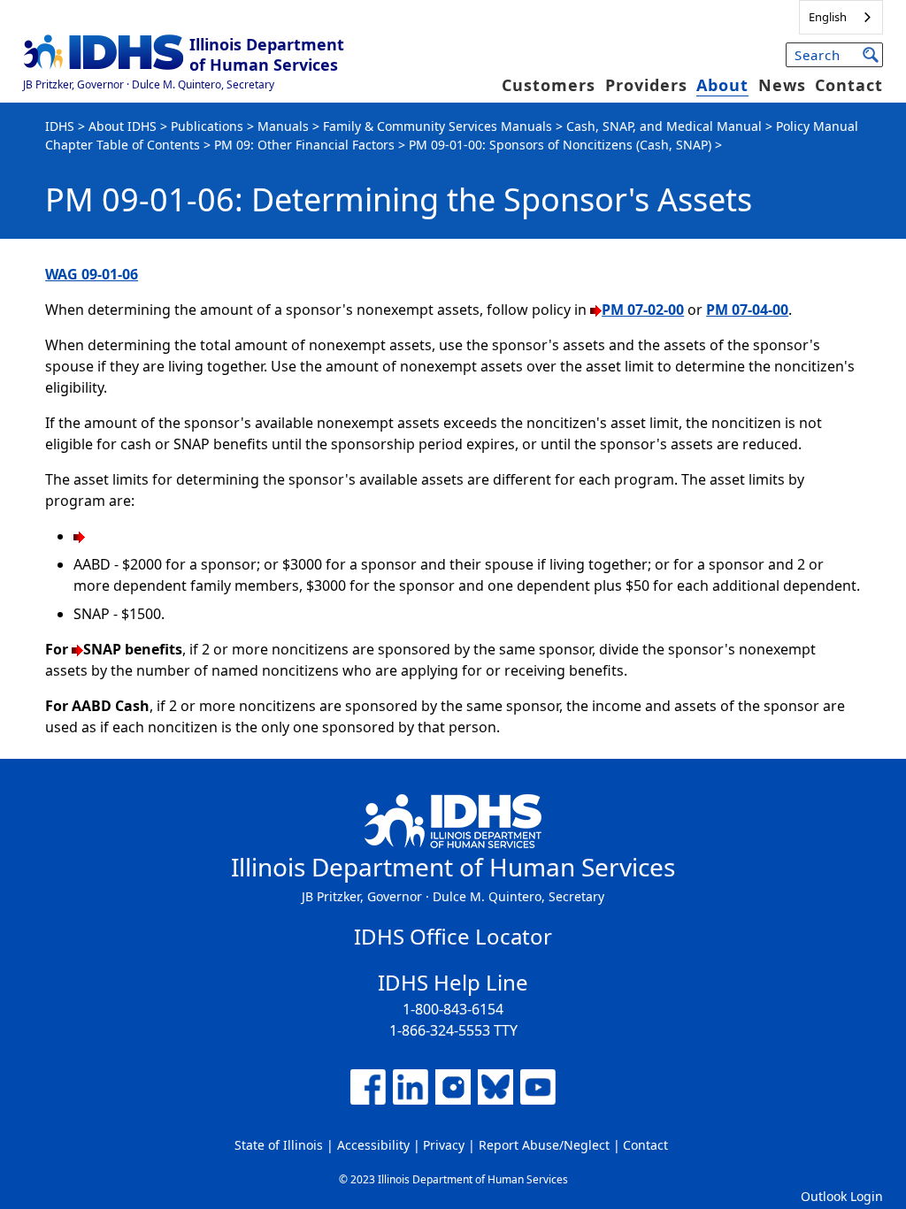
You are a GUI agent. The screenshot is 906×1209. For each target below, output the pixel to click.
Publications (207, 126)
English (828, 17)
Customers (548, 85)
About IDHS (122, 126)
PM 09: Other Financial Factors (304, 144)
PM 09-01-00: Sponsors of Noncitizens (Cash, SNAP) (560, 144)
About (722, 85)
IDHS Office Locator (453, 936)
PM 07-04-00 (747, 309)
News (782, 85)
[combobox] (841, 17)
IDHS (59, 126)
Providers (646, 85)
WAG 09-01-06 (91, 274)
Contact (849, 85)
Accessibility (373, 1144)
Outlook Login (842, 1196)
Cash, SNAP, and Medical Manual (664, 126)
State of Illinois (278, 1144)
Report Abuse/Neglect (544, 1144)
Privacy (444, 1144)
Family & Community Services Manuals (437, 126)
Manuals (283, 126)
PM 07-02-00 (643, 309)
